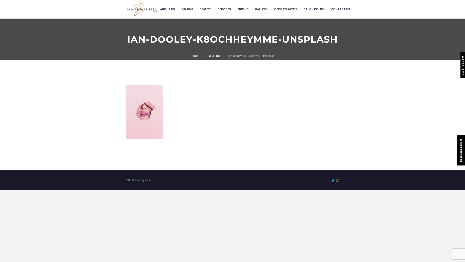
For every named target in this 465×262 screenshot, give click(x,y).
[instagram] (337, 180)
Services (224, 9)
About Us (167, 9)
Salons (187, 9)
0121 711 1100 (462, 65)
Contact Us (340, 9)
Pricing (242, 9)
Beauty (205, 9)
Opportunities (285, 9)
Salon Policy (314, 9)
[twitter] (332, 180)
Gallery (261, 9)
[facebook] (328, 180)
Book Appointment (460, 150)
